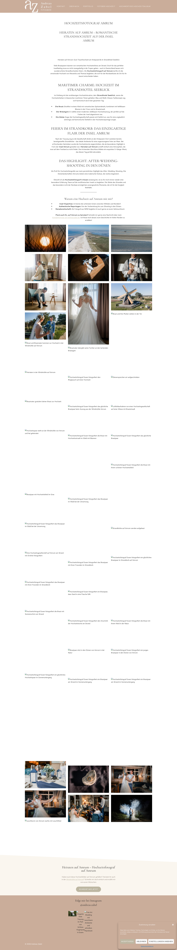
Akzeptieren (127, 941)
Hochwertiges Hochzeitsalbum (135, 6)
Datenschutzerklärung (147, 946)
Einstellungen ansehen (161, 941)
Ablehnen (141, 941)
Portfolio (88, 6)
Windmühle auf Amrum (75, 879)
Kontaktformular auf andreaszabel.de (66, 217)
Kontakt (61, 6)
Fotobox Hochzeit (106, 6)
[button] (173, 925)
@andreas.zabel (88, 905)
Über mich (74, 6)
